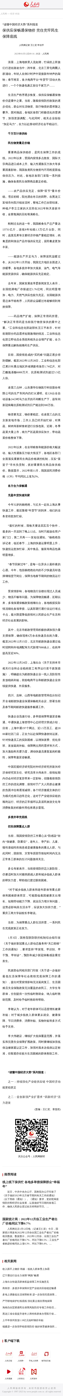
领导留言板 (46, 1361)
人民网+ (21, 1361)
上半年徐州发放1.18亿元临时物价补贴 (22, 1320)
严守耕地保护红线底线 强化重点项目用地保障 (27, 1301)
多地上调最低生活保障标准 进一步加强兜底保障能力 (30, 1294)
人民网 (3, 14)
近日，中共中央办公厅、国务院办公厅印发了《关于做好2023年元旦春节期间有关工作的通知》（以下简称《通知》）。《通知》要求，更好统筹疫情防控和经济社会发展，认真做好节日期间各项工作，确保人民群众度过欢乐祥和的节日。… (30, 1199)
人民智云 (21, 1379)
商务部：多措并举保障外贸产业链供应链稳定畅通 (29, 1288)
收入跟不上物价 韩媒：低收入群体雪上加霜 (26, 1269)
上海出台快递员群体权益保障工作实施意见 (25, 1281)
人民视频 (8, 1379)
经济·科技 (15, 14)
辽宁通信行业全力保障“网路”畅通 (20, 1275)
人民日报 (8, 1361)
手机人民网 (33, 1361)
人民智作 (33, 1379)
